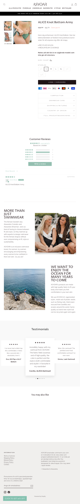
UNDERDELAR (37, 8)
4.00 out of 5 (45, 143)
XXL (67, 69)
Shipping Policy (9, 458)
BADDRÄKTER (48, 8)
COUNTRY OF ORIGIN (57, 110)
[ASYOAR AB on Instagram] (5, 492)
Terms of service (9, 456)
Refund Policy (8, 460)
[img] (10, 177)
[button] (29, 152)
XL (61, 69)
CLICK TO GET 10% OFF (15, 498)
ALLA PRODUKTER (15, 8)
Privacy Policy (8, 462)
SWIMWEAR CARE (57, 100)
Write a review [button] (40, 164)
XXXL (42, 75)
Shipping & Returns (57, 105)
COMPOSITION (57, 95)
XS (41, 69)
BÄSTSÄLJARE (66, 8)
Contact (6, 464)
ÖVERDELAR (27, 8)
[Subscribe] (32, 485)
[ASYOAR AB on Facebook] (9, 492)
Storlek (42, 65)
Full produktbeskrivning (57, 115)
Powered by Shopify (40, 496)
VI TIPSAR (57, 8)
